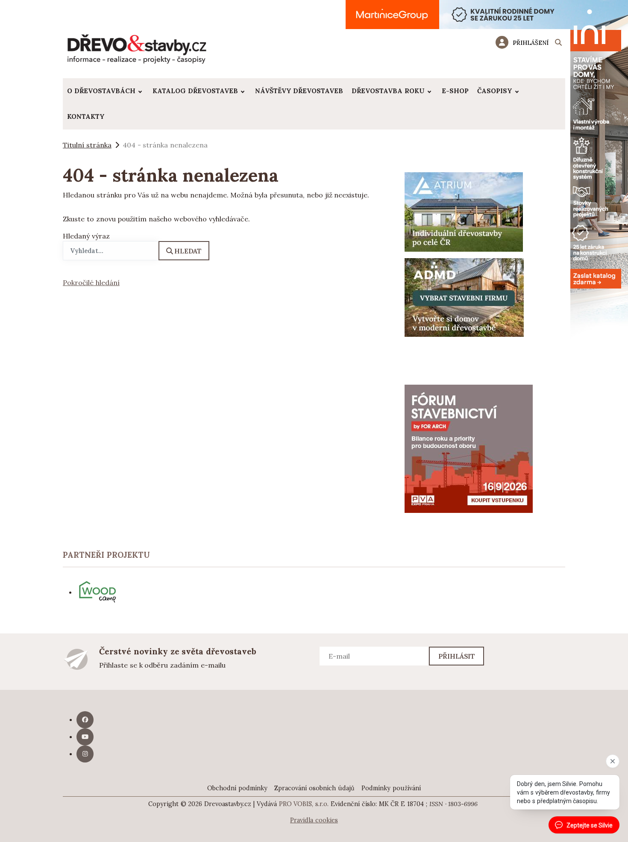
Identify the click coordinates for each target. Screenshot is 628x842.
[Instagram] (85, 754)
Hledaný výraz (86, 236)
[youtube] (85, 737)
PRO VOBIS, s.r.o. (304, 804)
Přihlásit (456, 656)
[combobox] (111, 250)
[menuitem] (105, 91)
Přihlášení (531, 43)
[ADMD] (464, 296)
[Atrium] (464, 211)
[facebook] (85, 720)
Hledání (558, 43)
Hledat (188, 251)
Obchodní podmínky (237, 788)
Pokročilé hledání (91, 282)
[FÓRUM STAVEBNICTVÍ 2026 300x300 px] (469, 448)
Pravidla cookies (314, 820)
